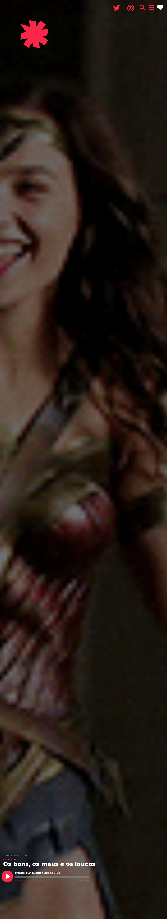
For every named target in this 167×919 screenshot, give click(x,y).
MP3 (16, 880)
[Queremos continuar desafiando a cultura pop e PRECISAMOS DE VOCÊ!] (160, 7)
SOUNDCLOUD (41, 880)
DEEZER (32, 880)
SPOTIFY (25, 880)
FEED (20, 880)
